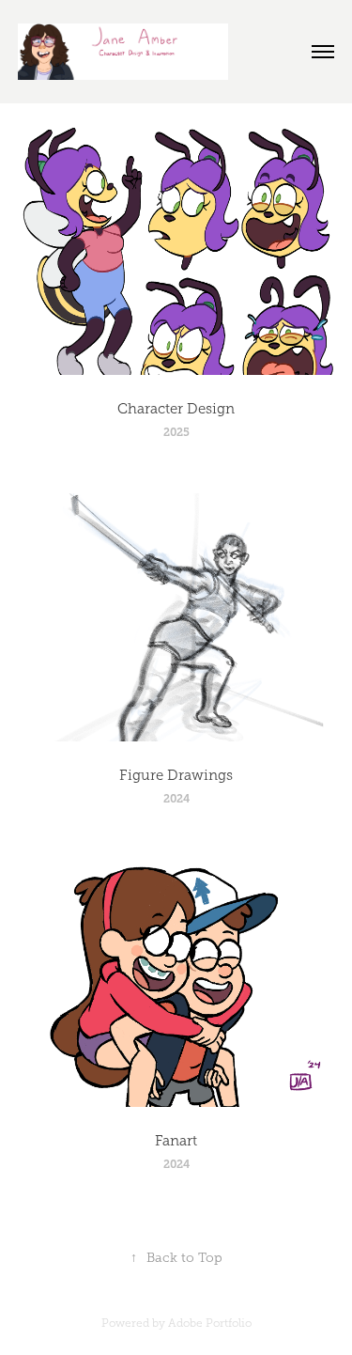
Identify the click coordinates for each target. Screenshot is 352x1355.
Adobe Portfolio (210, 1323)
